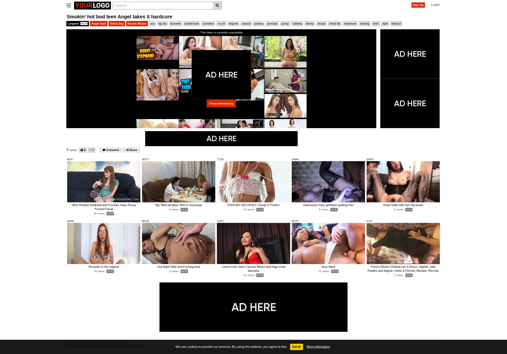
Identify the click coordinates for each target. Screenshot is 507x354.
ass (152, 23)
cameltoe (208, 23)
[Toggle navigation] (70, 5)
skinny (310, 23)
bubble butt (192, 23)
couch (221, 23)
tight (385, 23)
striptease (350, 23)
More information (318, 346)
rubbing (297, 23)
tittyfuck (396, 23)
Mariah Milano (137, 23)
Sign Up (418, 5)
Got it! (296, 346)
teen (376, 23)
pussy (285, 23)
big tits (162, 23)
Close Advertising (221, 103)
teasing (364, 23)
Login (435, 4)
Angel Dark (98, 23)
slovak (321, 23)
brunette (175, 23)
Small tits (334, 23)
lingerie (233, 23)
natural (246, 23)
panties (258, 23)
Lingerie (77, 23)
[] (217, 5)
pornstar (272, 23)
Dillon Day (117, 23)
